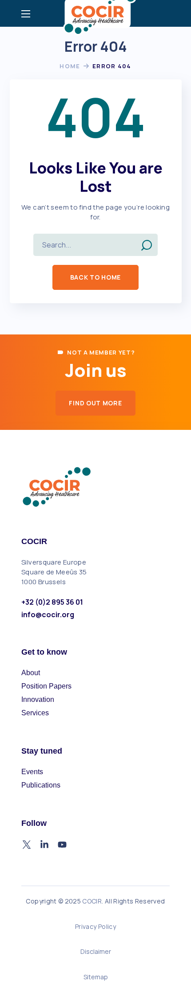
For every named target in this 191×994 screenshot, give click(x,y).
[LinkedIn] (44, 845)
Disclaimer (95, 951)
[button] (95, 277)
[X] (27, 845)
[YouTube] (62, 845)
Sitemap (96, 977)
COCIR (92, 901)
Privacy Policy (95, 926)
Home (70, 66)
